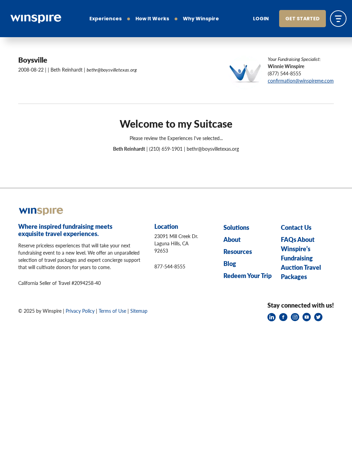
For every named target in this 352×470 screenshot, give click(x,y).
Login (261, 19)
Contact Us (296, 227)
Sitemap (138, 310)
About (232, 239)
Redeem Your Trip (247, 275)
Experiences (105, 19)
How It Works (152, 19)
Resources (237, 251)
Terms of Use (112, 310)
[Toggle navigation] (338, 18)
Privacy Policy (80, 310)
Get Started (302, 19)
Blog (229, 263)
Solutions (236, 227)
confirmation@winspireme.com (301, 80)
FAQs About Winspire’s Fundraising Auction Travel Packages (301, 258)
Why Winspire (201, 19)
